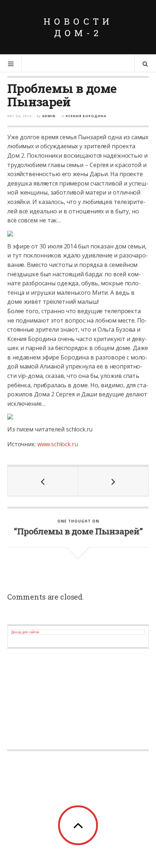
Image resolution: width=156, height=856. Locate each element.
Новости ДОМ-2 (78, 27)
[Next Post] (113, 481)
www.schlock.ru (57, 444)
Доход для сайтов (25, 632)
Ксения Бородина (86, 116)
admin (49, 116)
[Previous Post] (43, 481)
